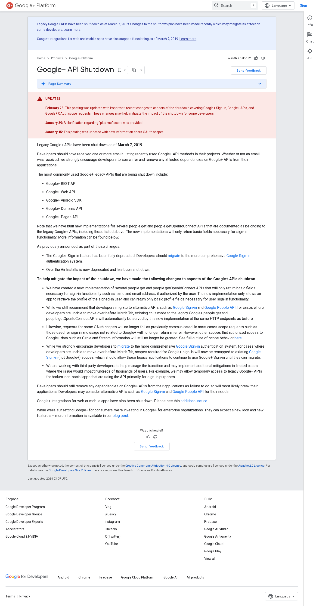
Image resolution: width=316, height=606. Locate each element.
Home (41, 58)
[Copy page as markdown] (134, 70)
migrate (174, 256)
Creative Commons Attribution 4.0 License (153, 465)
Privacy (24, 596)
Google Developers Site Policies (70, 470)
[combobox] (235, 5)
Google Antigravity (217, 536)
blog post (120, 415)
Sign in (305, 5)
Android (210, 507)
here (238, 338)
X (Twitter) (113, 536)
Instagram (112, 521)
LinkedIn (111, 529)
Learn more (72, 29)
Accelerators (15, 529)
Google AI (170, 577)
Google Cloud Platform (137, 577)
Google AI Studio (216, 529)
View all (209, 558)
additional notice (194, 401)
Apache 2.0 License (251, 465)
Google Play (212, 551)
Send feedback (249, 70)
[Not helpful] (263, 58)
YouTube (111, 544)
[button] (151, 83)
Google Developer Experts (24, 521)
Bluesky (110, 514)
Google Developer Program (25, 507)
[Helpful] (256, 58)
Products (57, 58)
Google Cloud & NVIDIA (22, 536)
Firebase (210, 521)
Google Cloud (213, 544)
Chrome (210, 514)
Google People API (220, 307)
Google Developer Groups (24, 514)
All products (195, 577)
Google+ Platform (35, 5)
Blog (108, 507)
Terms (10, 596)
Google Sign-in (238, 256)
